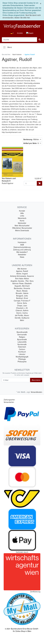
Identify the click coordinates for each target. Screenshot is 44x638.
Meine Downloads (22, 230)
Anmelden (20, 33)
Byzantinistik (22, 339)
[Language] (12, 33)
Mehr (22, 320)
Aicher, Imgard (22, 273)
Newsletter (22, 254)
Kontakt (22, 211)
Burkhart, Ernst (22, 298)
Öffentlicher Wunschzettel (22, 228)
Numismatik (22, 344)
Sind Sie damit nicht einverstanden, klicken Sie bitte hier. (22, 16)
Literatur (22, 354)
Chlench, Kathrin (22, 310)
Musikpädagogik (22, 356)
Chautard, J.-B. (22, 308)
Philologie (22, 359)
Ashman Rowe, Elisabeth (22, 283)
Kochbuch (22, 351)
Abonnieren (36, 380)
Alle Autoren (22, 268)
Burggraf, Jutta (22, 295)
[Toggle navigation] (4, 47)
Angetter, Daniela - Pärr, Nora (22, 281)
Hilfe (22, 213)
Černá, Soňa (22, 303)
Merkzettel (22, 223)
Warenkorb (22, 218)
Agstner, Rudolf (22, 271)
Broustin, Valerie (22, 293)
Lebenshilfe (22, 342)
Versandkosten (36, 392)
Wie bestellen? (22, 252)
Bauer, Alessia (22, 291)
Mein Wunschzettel (22, 225)
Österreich (22, 347)
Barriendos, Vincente (22, 288)
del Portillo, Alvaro (22, 315)
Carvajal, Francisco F (22, 300)
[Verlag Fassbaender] (22, 26)
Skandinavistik (22, 332)
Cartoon (22, 349)
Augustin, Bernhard (22, 286)
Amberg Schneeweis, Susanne (22, 276)
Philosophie (22, 361)
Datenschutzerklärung (22, 247)
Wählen (31, 139)
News (22, 257)
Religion (22, 337)
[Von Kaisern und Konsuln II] (12, 161)
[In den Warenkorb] (39, 183)
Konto (22, 220)
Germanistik (22, 334)
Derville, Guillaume (22, 318)
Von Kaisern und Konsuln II (9, 179)
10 (31, 143)
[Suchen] (39, 39)
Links (22, 215)
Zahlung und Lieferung (22, 249)
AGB (22, 244)
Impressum (22, 242)
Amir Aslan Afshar (22, 278)
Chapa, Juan (22, 305)
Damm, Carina (22, 313)
